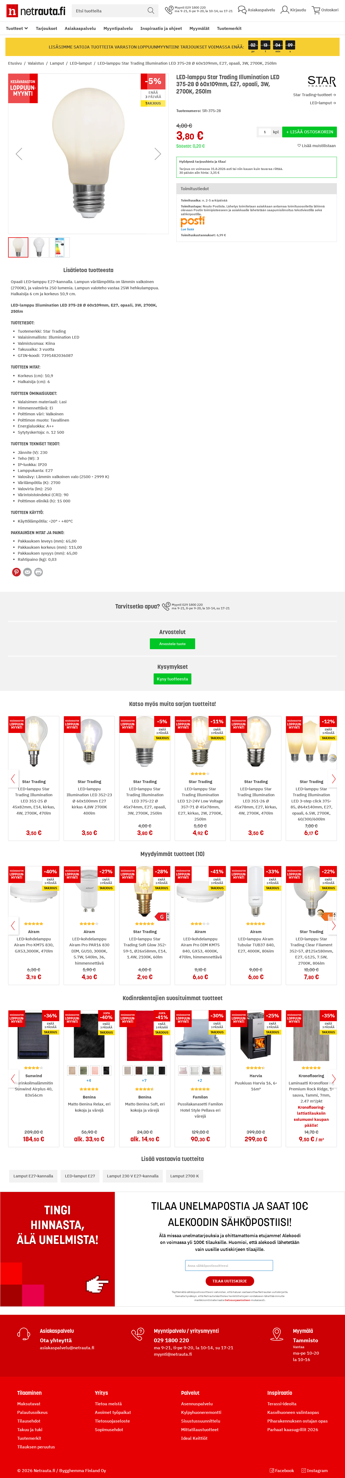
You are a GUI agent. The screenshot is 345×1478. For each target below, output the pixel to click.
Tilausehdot (28, 1421)
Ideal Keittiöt (194, 1438)
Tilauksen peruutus (36, 1446)
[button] (19, 154)
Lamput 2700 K (184, 1175)
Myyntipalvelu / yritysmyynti (186, 1330)
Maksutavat (28, 1403)
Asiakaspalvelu (80, 28)
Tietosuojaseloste (112, 1421)
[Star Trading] (322, 81)
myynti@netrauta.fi (173, 1354)
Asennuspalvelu (197, 1403)
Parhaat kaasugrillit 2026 (292, 1429)
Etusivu (15, 63)
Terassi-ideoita (281, 1403)
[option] (72, 1071)
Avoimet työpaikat (113, 1412)
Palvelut (190, 1392)
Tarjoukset (46, 28)
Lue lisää (187, 229)
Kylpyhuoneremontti (201, 1412)
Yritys (101, 1392)
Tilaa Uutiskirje (229, 1281)
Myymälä (303, 1330)
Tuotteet (14, 28)
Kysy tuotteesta (172, 678)
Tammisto (305, 1340)
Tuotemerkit (229, 28)
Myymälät (199, 28)
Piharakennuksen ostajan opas (297, 1421)
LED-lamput (81, 63)
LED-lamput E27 (80, 1175)
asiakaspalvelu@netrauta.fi (67, 1347)
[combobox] (115, 10)
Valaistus (36, 63)
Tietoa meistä (108, 1403)
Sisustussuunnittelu (200, 1421)
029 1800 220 (171, 1340)
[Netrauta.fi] (35, 10)
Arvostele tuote (172, 643)
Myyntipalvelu (118, 28)
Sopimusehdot (109, 1429)
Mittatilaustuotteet (200, 1429)
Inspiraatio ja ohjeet (161, 28)
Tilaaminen (29, 1392)
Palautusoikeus (32, 1412)
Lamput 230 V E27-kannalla (132, 1175)
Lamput (57, 63)
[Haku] (150, 10)
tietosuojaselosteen (237, 1300)
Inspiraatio (279, 1392)
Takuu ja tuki (29, 1429)
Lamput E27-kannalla (33, 1175)
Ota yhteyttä (56, 1340)
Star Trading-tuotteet (312, 94)
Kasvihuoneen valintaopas (293, 1412)
